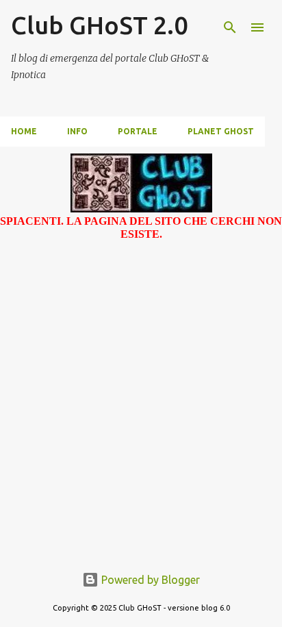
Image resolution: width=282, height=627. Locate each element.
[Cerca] (230, 27)
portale (137, 131)
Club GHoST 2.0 (99, 25)
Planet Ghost (221, 131)
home (24, 131)
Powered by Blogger (149, 580)
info (77, 131)
